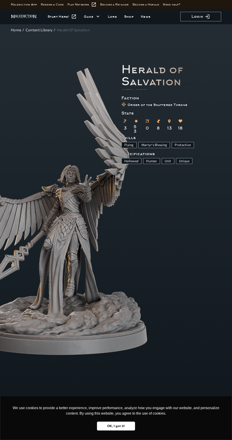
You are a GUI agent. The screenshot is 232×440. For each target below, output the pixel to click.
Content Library (39, 30)
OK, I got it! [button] (116, 426)
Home (16, 30)
